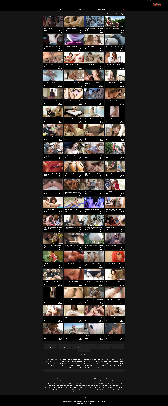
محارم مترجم (65, 380)
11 (64, 347)
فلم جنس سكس (59, 385)
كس (61, 359)
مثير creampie (48, 361)
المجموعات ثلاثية (63, 363)
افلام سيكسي (95, 389)
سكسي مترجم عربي (84, 378)
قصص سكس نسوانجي (115, 378)
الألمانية (117, 363)
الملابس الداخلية (87, 367)
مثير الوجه (107, 363)
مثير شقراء (104, 365)
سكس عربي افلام (48, 387)
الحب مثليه (85, 361)
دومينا (97, 363)
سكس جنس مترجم (110, 383)
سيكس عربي (65, 383)
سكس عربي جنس (84, 354)
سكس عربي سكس (81, 380)
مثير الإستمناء (67, 361)
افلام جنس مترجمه (86, 385)
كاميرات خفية (47, 359)
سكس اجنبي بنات (58, 380)
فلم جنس (81, 387)
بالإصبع (67, 365)
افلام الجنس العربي (73, 380)
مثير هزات (52, 365)
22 (50, 347)
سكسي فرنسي (78, 385)
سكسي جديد (50, 378)
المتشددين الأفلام (93, 359)
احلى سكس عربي (110, 387)
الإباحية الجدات (115, 361)
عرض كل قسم (84, 370)
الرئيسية (84, 397)
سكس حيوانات (75, 387)
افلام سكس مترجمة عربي (108, 380)
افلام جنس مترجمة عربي (109, 389)
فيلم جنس (56, 378)
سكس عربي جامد (71, 391)
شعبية (80, 9)
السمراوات (74, 361)
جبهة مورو (121, 359)
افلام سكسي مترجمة (88, 391)
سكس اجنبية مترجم (102, 383)
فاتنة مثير (121, 361)
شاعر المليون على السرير (77, 359)
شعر (100, 363)
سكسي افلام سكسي (119, 387)
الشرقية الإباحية (148, 0)
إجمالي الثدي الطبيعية (101, 359)
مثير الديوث (47, 363)
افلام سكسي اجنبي (56, 387)
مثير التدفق (80, 367)
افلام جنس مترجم (88, 387)
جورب (81, 363)
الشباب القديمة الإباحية (55, 359)
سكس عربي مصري (58, 383)
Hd (158, 0)
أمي (108, 365)
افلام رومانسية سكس (50, 389)
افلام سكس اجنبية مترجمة (66, 387)
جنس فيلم (101, 389)
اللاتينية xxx (89, 365)
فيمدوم (103, 363)
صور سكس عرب (87, 383)
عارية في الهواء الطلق (108, 361)
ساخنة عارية (71, 367)
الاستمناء (64, 359)
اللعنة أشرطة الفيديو (101, 9)
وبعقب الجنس (86, 359)
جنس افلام (104, 387)
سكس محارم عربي (118, 389)
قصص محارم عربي (49, 380)
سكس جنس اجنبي (49, 383)
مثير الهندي (84, 365)
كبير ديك (63, 365)
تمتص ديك (108, 359)
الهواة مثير (163, 0)
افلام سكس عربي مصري (95, 385)
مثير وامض (112, 363)
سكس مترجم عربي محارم (60, 389)
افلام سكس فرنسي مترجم (65, 378)
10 (78, 347)
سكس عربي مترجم (75, 378)
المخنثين (47, 365)
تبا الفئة (61, 9)
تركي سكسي (107, 378)
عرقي (89, 361)
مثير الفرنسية (112, 365)
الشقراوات (98, 361)
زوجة (102, 361)
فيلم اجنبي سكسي (79, 391)
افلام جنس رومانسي (96, 387)
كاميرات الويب (69, 363)
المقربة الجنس (119, 365)
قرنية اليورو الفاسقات (95, 367)
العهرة (76, 367)
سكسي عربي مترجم (118, 380)
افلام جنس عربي (92, 378)
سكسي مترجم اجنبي (82, 389)
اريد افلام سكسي (119, 383)
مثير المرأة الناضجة (115, 359)
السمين (93, 361)
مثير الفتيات (154, 0)
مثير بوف (121, 363)
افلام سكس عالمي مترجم (69, 385)
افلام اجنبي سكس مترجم (96, 380)
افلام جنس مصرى (51, 385)
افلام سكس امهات (105, 385)
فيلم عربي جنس (100, 378)
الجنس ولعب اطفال (60, 361)
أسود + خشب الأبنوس (54, 363)
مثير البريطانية (58, 365)
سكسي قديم (94, 383)
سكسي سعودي (80, 383)
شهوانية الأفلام (72, 365)
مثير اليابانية (70, 359)
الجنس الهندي (74, 389)
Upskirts (78, 365)
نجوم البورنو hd (87, 363)
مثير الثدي (54, 361)
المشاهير (92, 363)
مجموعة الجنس (76, 363)
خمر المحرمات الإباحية (97, 365)
